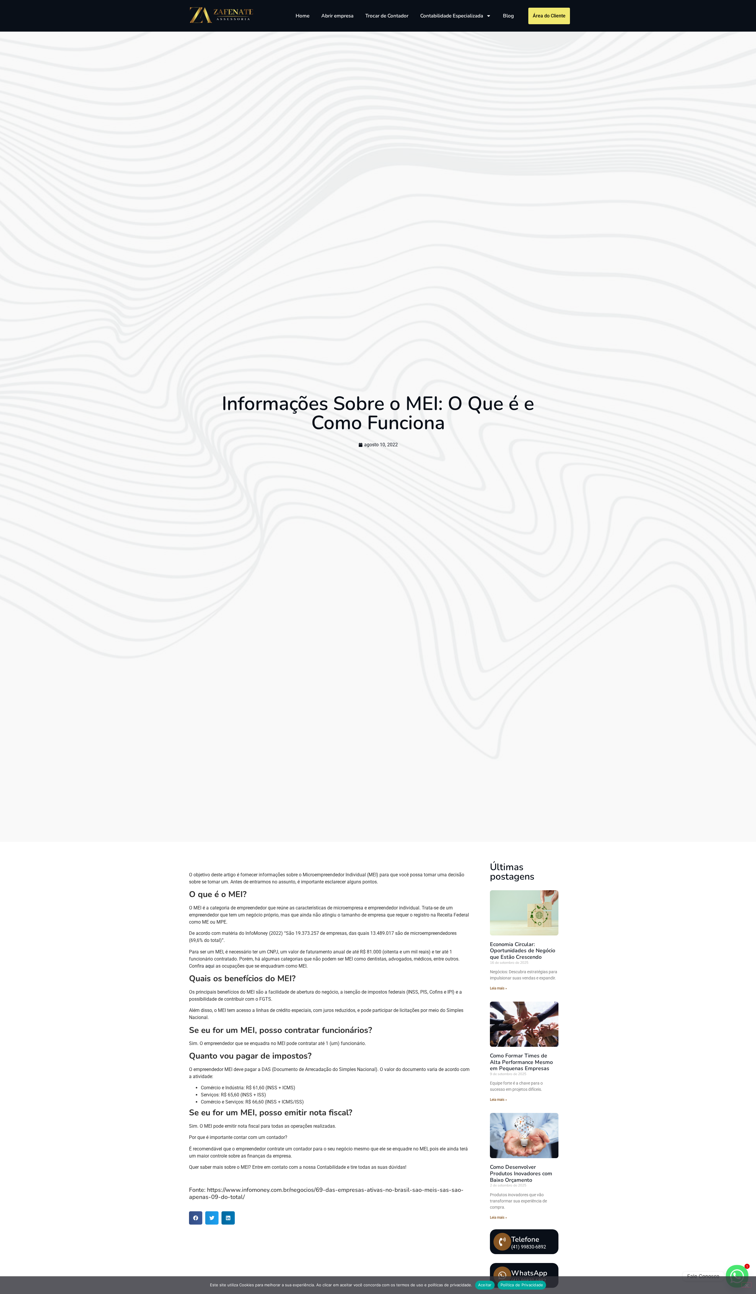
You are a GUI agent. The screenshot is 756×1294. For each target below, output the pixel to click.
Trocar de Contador (386, 15)
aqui (209, 966)
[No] (747, 1285)
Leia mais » (498, 988)
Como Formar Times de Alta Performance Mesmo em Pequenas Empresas (521, 1062)
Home (302, 15)
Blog (508, 15)
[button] (195, 1218)
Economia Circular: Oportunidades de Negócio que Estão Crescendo (522, 951)
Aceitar (485, 1284)
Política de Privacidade (522, 1284)
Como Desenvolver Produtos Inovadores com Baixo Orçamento (521, 1173)
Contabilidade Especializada (451, 15)
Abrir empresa (337, 15)
